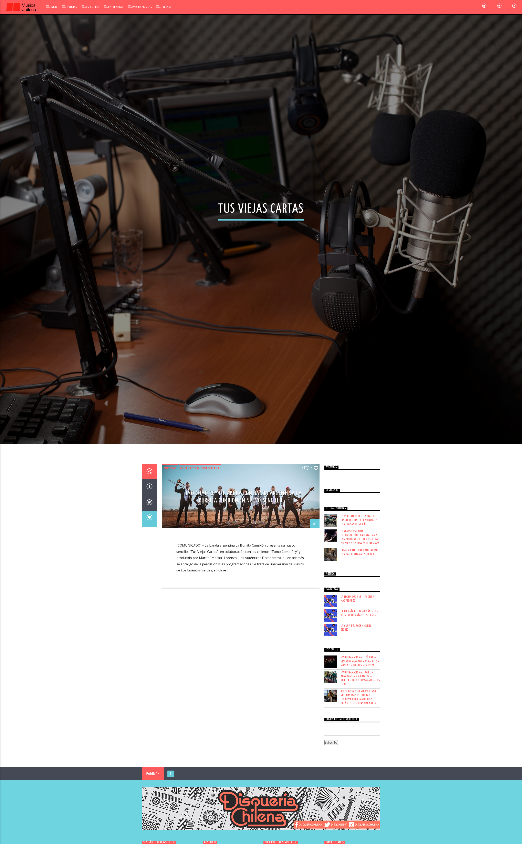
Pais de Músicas (142, 6)
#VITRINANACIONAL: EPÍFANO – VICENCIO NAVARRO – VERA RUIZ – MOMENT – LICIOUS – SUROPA (360, 696)
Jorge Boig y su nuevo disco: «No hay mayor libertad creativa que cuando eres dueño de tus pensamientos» (359, 732)
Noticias (72, 6)
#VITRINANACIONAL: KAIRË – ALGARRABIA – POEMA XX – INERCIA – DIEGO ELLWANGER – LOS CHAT (360, 713)
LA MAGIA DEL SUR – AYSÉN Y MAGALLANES (357, 634)
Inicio (54, 6)
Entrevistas (115, 6)
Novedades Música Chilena (199, 503)
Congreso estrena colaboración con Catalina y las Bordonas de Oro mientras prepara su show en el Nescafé (360, 572)
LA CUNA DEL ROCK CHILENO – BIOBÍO (357, 663)
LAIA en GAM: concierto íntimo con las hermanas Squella (359, 587)
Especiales (92, 6)
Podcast (166, 6)
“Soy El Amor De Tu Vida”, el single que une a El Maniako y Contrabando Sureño (359, 555)
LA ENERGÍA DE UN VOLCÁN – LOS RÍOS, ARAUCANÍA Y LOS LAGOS (359, 648)
